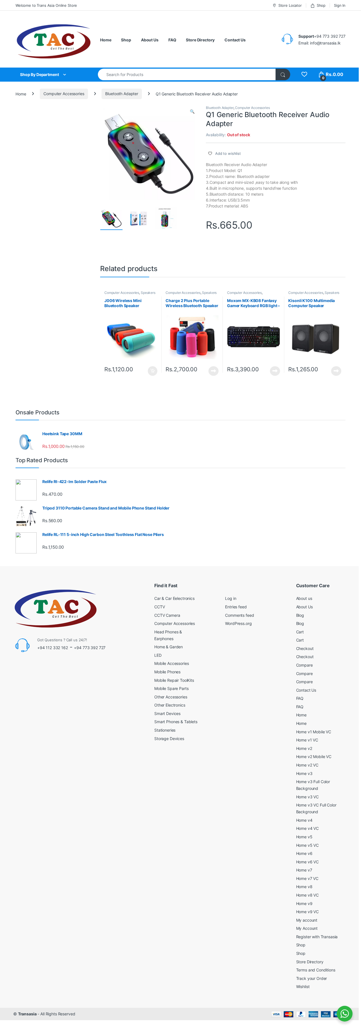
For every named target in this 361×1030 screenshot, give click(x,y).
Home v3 (304, 773)
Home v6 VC (307, 861)
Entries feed (235, 606)
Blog (300, 615)
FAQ (172, 39)
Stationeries (164, 730)
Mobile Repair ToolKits (174, 680)
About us (304, 598)
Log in (230, 598)
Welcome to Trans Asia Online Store (46, 5)
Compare (304, 665)
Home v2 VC (307, 765)
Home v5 (304, 836)
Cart (300, 631)
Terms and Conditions (315, 970)
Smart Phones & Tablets (175, 721)
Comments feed (239, 615)
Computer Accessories (63, 93)
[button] (192, 111)
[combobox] (187, 74)
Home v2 (304, 748)
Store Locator (290, 5)
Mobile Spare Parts (171, 688)
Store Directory (200, 39)
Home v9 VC (307, 911)
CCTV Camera (167, 615)
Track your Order (311, 978)
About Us (150, 39)
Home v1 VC (307, 740)
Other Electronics (169, 705)
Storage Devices (169, 738)
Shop (321, 5)
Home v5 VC (307, 845)
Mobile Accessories (171, 663)
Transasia (27, 1013)
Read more (213, 371)
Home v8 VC (307, 895)
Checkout (305, 648)
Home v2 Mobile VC (314, 756)
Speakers (148, 293)
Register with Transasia (317, 936)
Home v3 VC (307, 796)
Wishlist (303, 986)
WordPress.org (238, 623)
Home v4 (304, 820)
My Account (307, 928)
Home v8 (304, 886)
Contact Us (235, 39)
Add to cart (152, 371)
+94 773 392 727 (89, 647)
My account (307, 920)
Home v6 (304, 853)
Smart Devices (167, 713)
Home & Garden (168, 646)
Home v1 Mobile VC (313, 731)
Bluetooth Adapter (121, 93)
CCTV (159, 606)
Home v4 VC (307, 828)
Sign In (339, 5)
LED (158, 655)
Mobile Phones (167, 671)
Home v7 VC (307, 878)
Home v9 (304, 903)
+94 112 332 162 (52, 647)
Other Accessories (170, 696)
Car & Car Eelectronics (174, 598)
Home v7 (304, 870)
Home (105, 39)
